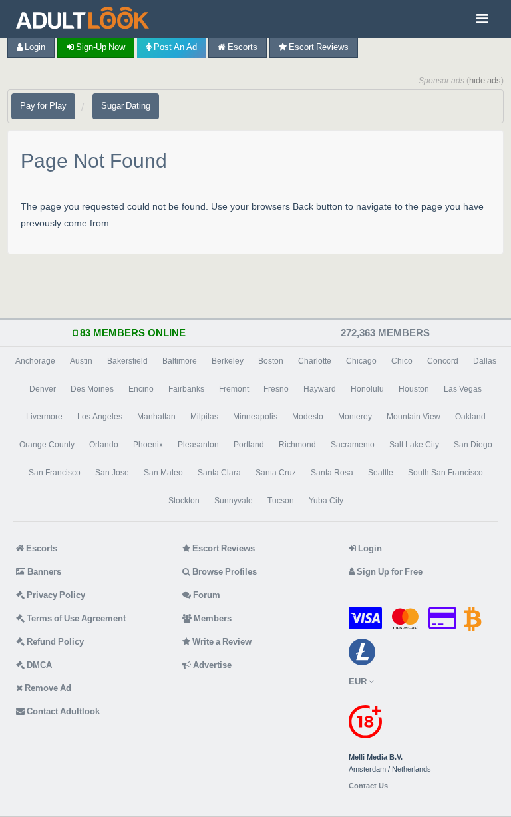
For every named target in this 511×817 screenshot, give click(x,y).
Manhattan (156, 417)
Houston (414, 389)
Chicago (361, 361)
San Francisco (55, 473)
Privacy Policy (55, 595)
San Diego (473, 445)
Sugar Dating (125, 105)
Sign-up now (99, 47)
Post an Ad (174, 47)
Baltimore (179, 361)
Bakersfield (127, 361)
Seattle (380, 473)
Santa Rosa (332, 473)
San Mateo (163, 473)
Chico (402, 361)
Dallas (484, 361)
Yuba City (326, 501)
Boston (270, 361)
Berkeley (228, 361)
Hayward (319, 389)
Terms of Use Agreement (75, 618)
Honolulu (367, 389)
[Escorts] (84, 19)
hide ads (485, 80)
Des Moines (92, 389)
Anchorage (35, 361)
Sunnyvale (233, 501)
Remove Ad (47, 688)
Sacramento (353, 445)
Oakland (470, 417)
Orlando (103, 445)
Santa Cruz (276, 473)
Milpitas (204, 417)
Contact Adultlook (62, 711)
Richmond (297, 445)
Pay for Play (43, 105)
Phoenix (148, 445)
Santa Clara (219, 473)
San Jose (112, 473)
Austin (81, 361)
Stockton (184, 501)
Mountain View (413, 417)
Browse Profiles (223, 571)
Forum (205, 595)
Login (34, 47)
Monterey (355, 417)
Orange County (47, 445)
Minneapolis (255, 417)
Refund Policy (54, 641)
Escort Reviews (318, 47)
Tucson (280, 501)
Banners (43, 571)
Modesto (307, 417)
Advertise (211, 665)
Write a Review (221, 641)
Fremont (234, 389)
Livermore (44, 417)
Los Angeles (99, 417)
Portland (249, 445)
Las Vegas (463, 389)
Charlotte (314, 361)
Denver (42, 389)
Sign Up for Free (389, 571)
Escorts (241, 47)
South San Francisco (445, 473)
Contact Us (368, 786)
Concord (442, 361)
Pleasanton (198, 445)
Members (212, 618)
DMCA (38, 665)
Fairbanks (186, 389)
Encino (141, 389)
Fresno (276, 389)
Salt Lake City (414, 445)
